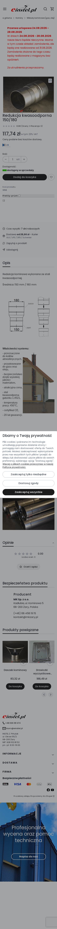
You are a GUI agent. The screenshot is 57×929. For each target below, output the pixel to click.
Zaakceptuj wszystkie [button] (28, 492)
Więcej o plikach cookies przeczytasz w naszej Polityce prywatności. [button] (28, 465)
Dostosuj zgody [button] (28, 483)
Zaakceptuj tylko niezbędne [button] (28, 474)
